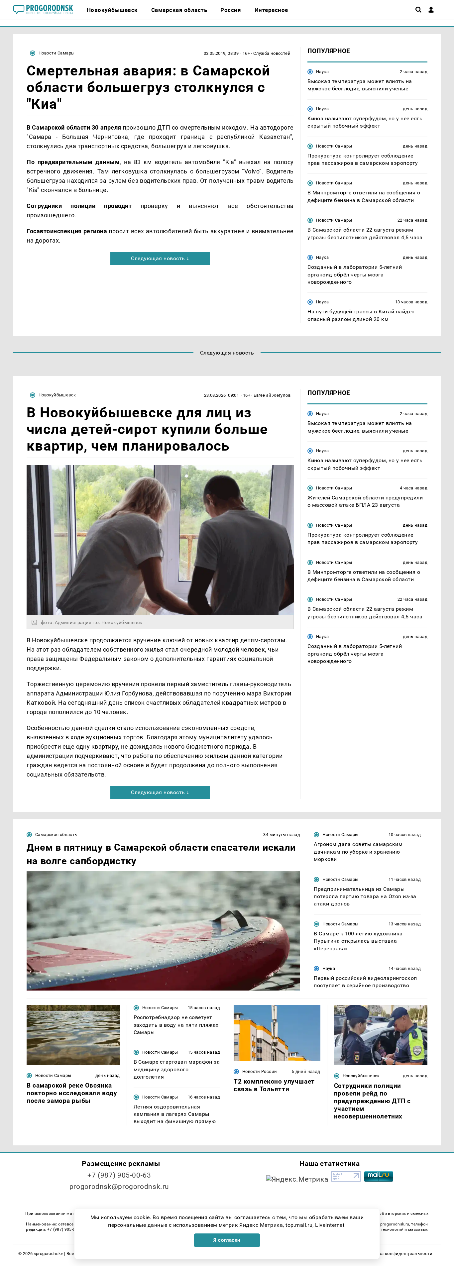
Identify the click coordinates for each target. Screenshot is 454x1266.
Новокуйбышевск (57, 394)
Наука (322, 71)
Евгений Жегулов (272, 395)
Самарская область (56, 834)
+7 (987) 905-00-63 (119, 1175)
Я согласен (227, 1240)
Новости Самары (56, 53)
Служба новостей (271, 53)
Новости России (259, 1071)
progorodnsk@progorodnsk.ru (119, 1187)
